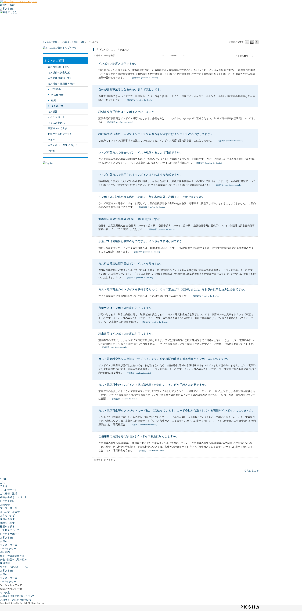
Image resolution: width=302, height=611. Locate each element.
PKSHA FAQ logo (250, 607)
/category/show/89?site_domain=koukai (45, 72)
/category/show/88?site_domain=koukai (45, 145)
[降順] (256, 57)
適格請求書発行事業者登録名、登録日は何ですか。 (130, 219)
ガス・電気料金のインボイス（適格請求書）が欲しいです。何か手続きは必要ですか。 (152, 384)
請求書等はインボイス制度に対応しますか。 (126, 333)
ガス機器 (52, 111)
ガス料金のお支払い (59, 67)
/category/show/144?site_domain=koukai (45, 117)
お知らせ (5, 504)
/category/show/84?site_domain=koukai (45, 67)
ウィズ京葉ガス (56, 123)
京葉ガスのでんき (57, 128)
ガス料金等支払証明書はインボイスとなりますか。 (130, 263)
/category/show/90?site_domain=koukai (45, 151)
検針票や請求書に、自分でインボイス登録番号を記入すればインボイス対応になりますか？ (155, 133)
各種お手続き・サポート (13, 497)
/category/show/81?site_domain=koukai (45, 78)
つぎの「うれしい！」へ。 (14, 567)
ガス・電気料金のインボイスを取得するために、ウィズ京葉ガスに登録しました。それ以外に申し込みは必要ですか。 (172, 289)
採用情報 (5, 563)
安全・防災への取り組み (13, 559)
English (51, 139)
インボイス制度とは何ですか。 (118, 63)
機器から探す (7, 526)
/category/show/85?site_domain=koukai (45, 128)
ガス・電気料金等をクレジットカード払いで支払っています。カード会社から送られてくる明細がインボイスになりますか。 (176, 410)
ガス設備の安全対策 (59, 72)
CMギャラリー (8, 548)
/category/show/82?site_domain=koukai (45, 84)
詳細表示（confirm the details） (145, 78)
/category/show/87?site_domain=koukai (45, 111)
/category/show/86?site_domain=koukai (45, 123)
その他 (51, 150)
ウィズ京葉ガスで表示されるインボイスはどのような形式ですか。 (140, 174)
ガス (2, 482)
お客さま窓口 (7, 501)
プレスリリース (8, 508)
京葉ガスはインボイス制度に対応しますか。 (126, 307)
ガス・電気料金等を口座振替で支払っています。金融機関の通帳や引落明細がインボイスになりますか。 (164, 358)
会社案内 (5, 552)
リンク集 (5, 592)
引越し (3, 479)
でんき (3, 486)
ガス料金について (10, 530)
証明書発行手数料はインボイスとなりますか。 (127, 111)
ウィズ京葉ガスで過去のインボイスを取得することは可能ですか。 (140, 152)
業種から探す (7, 523)
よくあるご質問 (50, 42)
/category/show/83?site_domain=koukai (45, 134)
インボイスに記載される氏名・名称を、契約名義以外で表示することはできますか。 (151, 196)
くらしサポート (56, 117)
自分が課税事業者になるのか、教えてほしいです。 (130, 89)
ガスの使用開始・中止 (60, 78)
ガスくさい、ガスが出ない (62, 145)
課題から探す (7, 519)
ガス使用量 (57, 95)
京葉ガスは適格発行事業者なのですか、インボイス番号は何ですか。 (141, 241)
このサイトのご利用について (16, 600)
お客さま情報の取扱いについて (17, 596)
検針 (53, 100)
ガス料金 (56, 89)
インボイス (57, 106)
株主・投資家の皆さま (12, 556)
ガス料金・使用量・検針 (72, 42)
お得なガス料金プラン (60, 134)
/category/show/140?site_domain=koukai (45, 139)
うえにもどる (251, 470)
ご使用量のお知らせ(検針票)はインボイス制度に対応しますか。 (138, 436)
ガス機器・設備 (8, 493)
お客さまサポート (10, 534)
